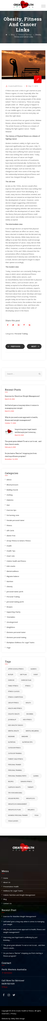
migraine (11, 736)
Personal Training (21, 334)
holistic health (13, 714)
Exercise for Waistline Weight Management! (22, 396)
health (28, 703)
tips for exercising (15, 793)
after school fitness (16, 669)
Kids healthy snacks (15, 725)
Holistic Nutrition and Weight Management (19, 895)
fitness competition (15, 697)
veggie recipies (13, 798)
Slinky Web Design (18, 1018)
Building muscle (12, 490)
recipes (11, 781)
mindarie (25, 736)
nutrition (11, 742)
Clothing (10, 495)
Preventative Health (11, 886)
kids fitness (27, 720)
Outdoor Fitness (14, 748)
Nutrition (10, 581)
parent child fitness (15, 759)
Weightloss (11, 627)
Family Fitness (13, 686)
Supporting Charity (13, 612)
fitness (27, 686)
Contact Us (7, 903)
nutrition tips (27, 742)
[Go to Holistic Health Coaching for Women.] (6, 35)
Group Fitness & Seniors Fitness (19, 541)
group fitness (13, 703)
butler (10, 674)
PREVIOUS (15, 346)
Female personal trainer (15, 520)
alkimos (34, 669)
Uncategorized (12, 622)
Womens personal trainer (16, 632)
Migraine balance (13, 576)
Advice (9, 480)
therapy (31, 787)
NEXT (33, 346)
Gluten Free (11, 535)
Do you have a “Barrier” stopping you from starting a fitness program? (23, 954)
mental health (13, 731)
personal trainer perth (15, 591)
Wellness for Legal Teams (13, 891)
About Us (6, 882)
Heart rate (11, 556)
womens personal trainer (18, 815)
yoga (36, 815)
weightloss (30, 798)
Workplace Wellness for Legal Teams (20, 642)
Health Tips (11, 551)
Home (5, 878)
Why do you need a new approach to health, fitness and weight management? (24, 930)
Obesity (10, 586)
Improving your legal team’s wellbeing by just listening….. (20, 938)
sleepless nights (14, 787)
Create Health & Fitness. (25, 1011)
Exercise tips (11, 510)
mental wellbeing (32, 731)
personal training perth (15, 602)
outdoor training (15, 753)
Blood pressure (12, 485)
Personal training (15, 770)
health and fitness (15, 708)
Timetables (11, 617)
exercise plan (26, 680)
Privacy (13, 1013)
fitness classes (14, 691)
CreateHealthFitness (15, 86)
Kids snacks (11, 566)
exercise (11, 680)
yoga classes (13, 821)
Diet (8, 505)
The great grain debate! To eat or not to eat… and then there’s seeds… (24, 946)
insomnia (29, 714)
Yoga (8, 647)
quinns (36, 776)
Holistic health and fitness (16, 561)
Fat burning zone (13, 515)
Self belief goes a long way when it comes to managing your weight (23, 922)
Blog (5, 899)
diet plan (23, 674)
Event (36, 674)
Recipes (10, 607)
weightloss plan (14, 810)
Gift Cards (10, 530)
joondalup (12, 720)
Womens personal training (16, 637)
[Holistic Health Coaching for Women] (23, 5)
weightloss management (17, 804)
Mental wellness (13, 571)
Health (9, 546)
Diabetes (10, 500)
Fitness (9, 525)
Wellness (31, 810)
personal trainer (14, 765)
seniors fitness (26, 781)
